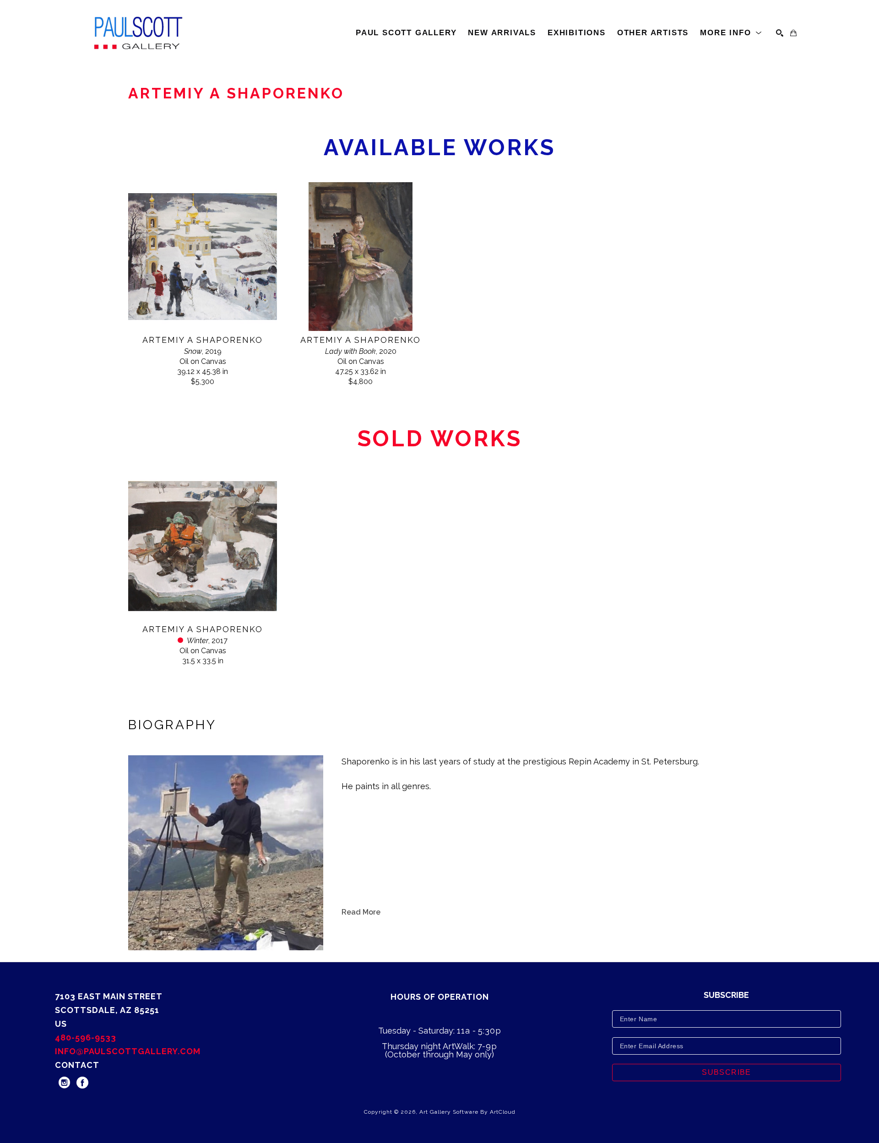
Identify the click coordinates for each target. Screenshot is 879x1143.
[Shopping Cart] (793, 33)
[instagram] (64, 1083)
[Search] (779, 33)
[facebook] (82, 1083)
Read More (361, 912)
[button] (731, 33)
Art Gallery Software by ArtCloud (467, 1112)
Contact (77, 1065)
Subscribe (726, 1072)
